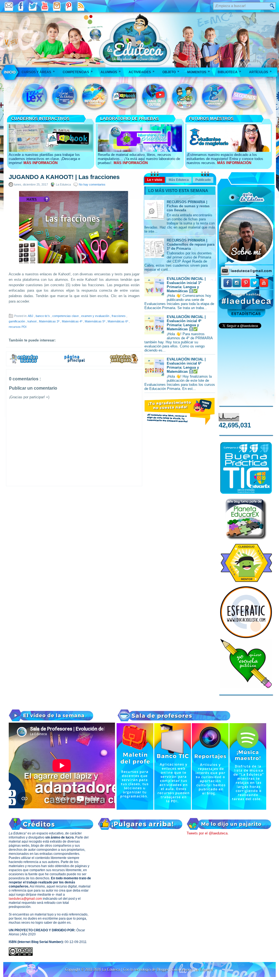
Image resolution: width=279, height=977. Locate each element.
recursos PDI (17, 326)
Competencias (78, 71)
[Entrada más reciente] (24, 362)
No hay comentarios (92, 184)
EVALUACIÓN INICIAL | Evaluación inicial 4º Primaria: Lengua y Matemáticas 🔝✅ (186, 323)
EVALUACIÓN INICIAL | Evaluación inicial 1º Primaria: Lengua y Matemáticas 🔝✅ (186, 285)
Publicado (203, 180)
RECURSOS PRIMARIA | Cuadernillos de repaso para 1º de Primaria (190, 244)
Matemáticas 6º (118, 321)
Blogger (163, 969)
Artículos (260, 71)
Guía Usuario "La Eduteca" (193, 969)
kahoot (32, 321)
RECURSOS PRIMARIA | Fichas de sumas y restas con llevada (188, 206)
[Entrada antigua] (124, 362)
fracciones (119, 316)
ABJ (31, 316)
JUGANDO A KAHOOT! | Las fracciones (64, 177)
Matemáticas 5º (95, 321)
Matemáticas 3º (49, 321)
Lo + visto (154, 180)
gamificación (17, 321)
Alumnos (111, 71)
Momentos (198, 71)
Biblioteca (229, 71)
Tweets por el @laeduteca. (208, 833)
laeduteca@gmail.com (25, 899)
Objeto (170, 71)
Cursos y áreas (38, 71)
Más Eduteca (179, 180)
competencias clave (66, 316)
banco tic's (43, 316)
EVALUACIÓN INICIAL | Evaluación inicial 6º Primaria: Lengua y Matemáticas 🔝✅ (186, 365)
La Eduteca (111, 969)
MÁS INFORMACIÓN (40, 163)
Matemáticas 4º (72, 321)
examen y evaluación (95, 316)
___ (10, 72)
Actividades (141, 71)
